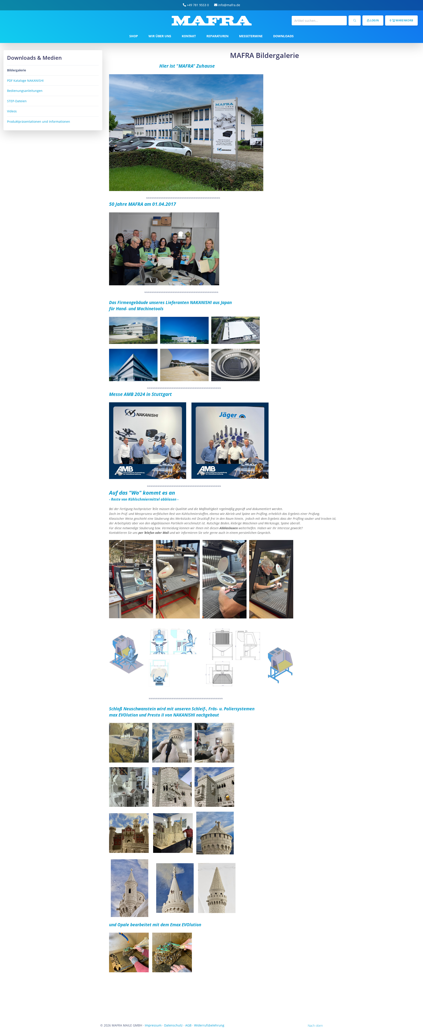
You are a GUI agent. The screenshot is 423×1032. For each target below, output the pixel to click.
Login (374, 20)
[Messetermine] (147, 440)
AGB (188, 1025)
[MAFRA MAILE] (186, 132)
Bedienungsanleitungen (25, 91)
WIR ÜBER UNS (159, 36)
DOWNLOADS (283, 36)
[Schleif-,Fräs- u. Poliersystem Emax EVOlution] (129, 888)
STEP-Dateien (17, 101)
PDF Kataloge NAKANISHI (25, 80)
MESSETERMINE (251, 36)
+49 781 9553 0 (197, 5)
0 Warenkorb (401, 20)
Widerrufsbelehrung (209, 1025)
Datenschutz (173, 1025)
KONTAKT (189, 36)
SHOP (133, 36)
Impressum (153, 1025)
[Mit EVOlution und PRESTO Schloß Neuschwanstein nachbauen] (129, 742)
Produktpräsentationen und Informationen (38, 121)
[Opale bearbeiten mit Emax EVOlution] (129, 952)
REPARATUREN (217, 36)
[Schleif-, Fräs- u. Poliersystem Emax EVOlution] (175, 888)
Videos (12, 111)
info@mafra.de (228, 5)
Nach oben (315, 1025)
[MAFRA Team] (164, 248)
